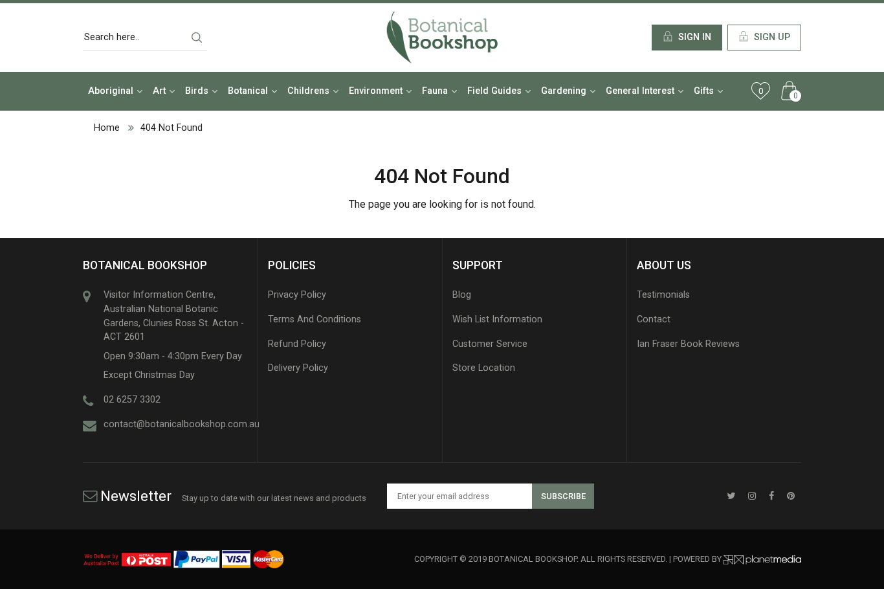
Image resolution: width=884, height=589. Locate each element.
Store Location (483, 367)
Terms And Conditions (314, 319)
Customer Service (489, 344)
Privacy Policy (297, 294)
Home (107, 127)
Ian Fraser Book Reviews (688, 344)
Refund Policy (297, 344)
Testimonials (663, 294)
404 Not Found (171, 127)
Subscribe (563, 496)
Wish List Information (497, 319)
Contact (653, 319)
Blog (461, 294)
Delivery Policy (298, 367)
